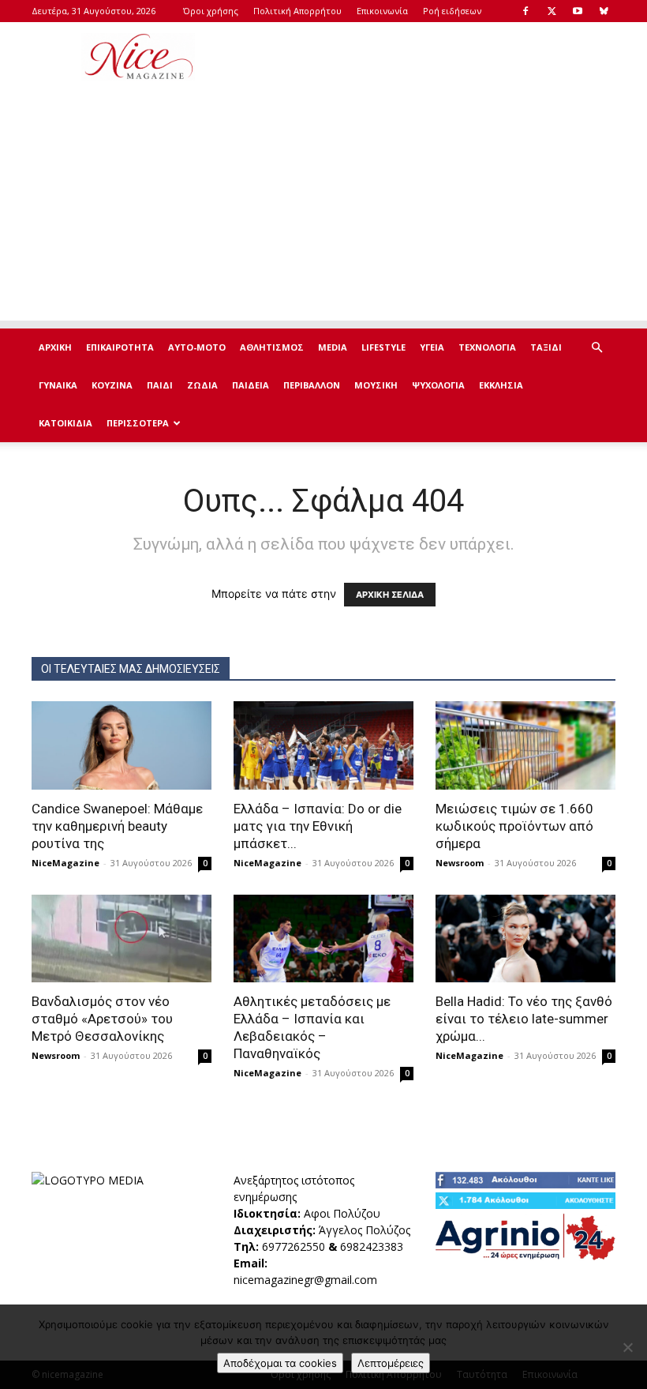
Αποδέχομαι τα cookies (280, 1363)
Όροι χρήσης (210, 11)
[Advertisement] (430, 57)
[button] (596, 347)
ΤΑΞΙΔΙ (546, 347)
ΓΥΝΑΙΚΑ (58, 385)
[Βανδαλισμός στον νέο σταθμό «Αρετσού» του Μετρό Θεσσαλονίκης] (121, 939)
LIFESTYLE (383, 347)
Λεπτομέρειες (390, 1363)
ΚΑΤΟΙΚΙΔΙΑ (65, 423)
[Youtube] (577, 11)
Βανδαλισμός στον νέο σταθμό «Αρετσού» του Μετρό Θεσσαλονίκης (102, 1018)
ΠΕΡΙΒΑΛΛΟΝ (311, 385)
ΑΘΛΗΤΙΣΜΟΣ (272, 347)
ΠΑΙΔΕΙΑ (250, 385)
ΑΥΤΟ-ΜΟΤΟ (197, 347)
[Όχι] (627, 1347)
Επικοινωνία (382, 11)
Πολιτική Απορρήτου (297, 11)
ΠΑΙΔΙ (160, 385)
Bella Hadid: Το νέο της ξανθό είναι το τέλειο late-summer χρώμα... (524, 1018)
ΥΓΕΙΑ (432, 347)
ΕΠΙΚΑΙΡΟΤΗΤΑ (120, 347)
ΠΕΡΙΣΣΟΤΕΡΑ (138, 423)
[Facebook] (525, 11)
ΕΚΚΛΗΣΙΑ (501, 385)
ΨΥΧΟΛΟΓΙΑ (438, 385)
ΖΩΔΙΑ (202, 385)
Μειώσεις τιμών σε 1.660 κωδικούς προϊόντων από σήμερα (514, 826)
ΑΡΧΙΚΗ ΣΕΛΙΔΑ (390, 594)
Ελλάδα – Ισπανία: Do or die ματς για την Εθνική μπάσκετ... (318, 826)
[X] (551, 11)
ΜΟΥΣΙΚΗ (376, 385)
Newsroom (460, 863)
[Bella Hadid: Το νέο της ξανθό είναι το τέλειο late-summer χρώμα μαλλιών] (525, 939)
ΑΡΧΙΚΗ (55, 347)
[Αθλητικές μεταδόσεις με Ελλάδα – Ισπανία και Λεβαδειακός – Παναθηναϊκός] (323, 939)
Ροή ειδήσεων (452, 11)
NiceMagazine (65, 863)
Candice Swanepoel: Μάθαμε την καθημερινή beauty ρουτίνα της (117, 826)
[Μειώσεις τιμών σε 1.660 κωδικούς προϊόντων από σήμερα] (525, 745)
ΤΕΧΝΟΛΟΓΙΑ (487, 347)
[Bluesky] (603, 11)
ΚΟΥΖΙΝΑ (112, 385)
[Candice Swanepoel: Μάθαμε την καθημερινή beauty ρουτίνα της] (121, 745)
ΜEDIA (332, 347)
